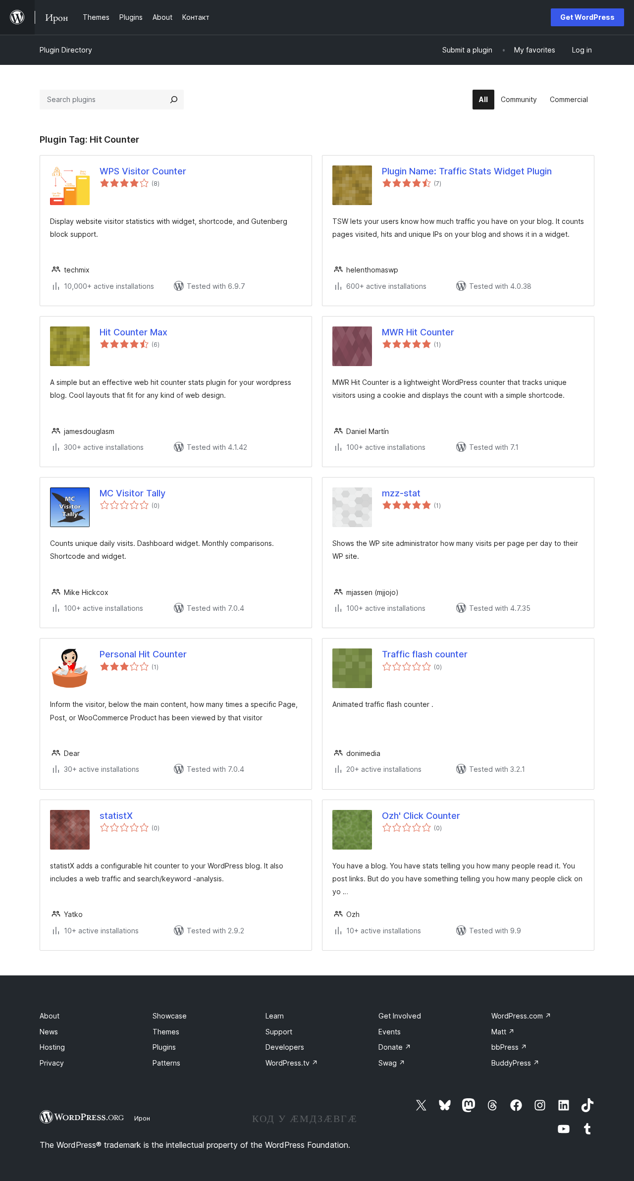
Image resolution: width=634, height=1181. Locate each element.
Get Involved (399, 1016)
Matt (503, 1031)
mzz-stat (401, 493)
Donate (394, 1047)
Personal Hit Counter (143, 654)
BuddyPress (515, 1063)
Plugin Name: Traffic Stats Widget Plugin (467, 171)
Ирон (142, 1118)
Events (389, 1031)
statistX (116, 815)
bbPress (509, 1047)
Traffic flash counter (425, 654)
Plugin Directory (66, 50)
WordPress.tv (291, 1063)
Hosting (52, 1047)
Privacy (52, 1063)
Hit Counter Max (133, 332)
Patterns (166, 1063)
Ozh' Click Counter (421, 815)
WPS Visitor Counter (143, 171)
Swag (391, 1063)
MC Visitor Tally (132, 493)
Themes (166, 1031)
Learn (274, 1016)
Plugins (164, 1047)
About (49, 1016)
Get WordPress (587, 17)
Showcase (170, 1016)
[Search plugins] (174, 99)
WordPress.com (521, 1016)
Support (278, 1031)
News (49, 1031)
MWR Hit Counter (418, 332)
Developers (284, 1047)
